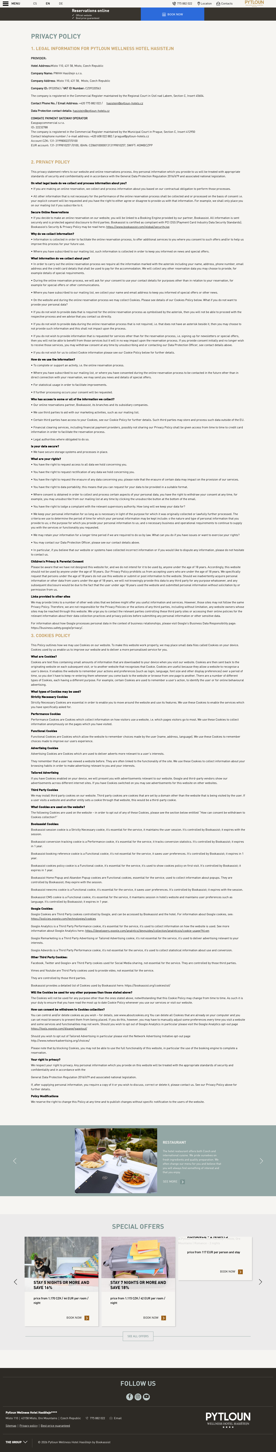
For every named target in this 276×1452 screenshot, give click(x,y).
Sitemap (11, 1425)
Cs (35, 3)
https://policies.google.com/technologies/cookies (63, 918)
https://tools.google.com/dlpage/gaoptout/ (59, 1028)
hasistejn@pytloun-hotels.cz (124, 103)
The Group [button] (14, 1442)
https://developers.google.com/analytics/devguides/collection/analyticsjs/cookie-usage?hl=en (147, 930)
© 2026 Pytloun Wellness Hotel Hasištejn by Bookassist (74, 1442)
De (61, 3)
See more (174, 1181)
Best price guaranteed (55, 1425)
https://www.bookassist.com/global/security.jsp (138, 227)
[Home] (254, 4)
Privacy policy (29, 1425)
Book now (77, 1317)
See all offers (138, 1336)
